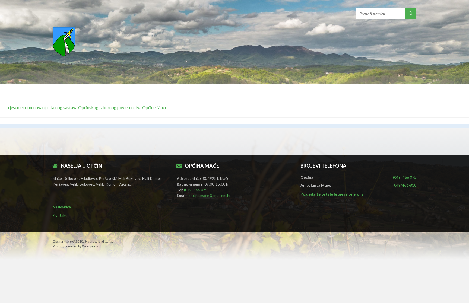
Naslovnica (62, 207)
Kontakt (60, 215)
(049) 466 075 (195, 189)
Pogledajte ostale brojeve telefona (332, 194)
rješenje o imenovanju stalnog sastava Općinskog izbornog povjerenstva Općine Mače (87, 107)
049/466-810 (405, 185)
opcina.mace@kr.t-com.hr (209, 195)
